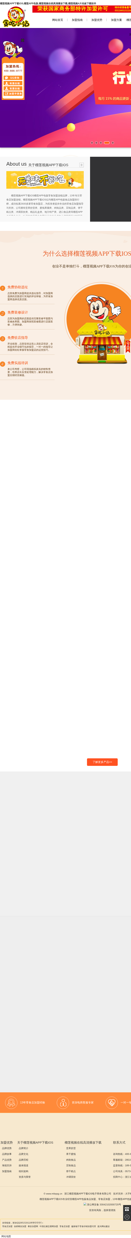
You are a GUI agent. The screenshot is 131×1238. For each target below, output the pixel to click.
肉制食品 (71, 1159)
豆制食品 (71, 1165)
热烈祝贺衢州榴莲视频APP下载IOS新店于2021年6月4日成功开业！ (60, 1049)
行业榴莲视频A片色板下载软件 (38, 978)
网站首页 (57, 19)
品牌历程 (23, 1159)
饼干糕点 (71, 1171)
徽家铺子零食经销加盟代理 (83, 1226)
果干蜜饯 (71, 1154)
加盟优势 (96, 19)
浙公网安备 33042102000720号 (103, 1204)
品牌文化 (23, 1154)
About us (16, 164)
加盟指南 (77, 19)
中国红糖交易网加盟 (49, 1226)
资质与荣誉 (25, 1177)
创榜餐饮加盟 (20, 1226)
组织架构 (23, 1171)
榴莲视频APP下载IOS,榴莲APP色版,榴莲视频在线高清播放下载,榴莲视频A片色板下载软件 (48, 3)
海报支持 (7, 1165)
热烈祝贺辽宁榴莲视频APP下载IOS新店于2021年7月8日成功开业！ (60, 990)
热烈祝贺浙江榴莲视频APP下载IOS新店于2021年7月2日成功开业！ (60, 1009)
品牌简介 (23, 1148)
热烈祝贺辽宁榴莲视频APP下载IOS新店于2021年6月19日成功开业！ (59, 1029)
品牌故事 (7, 1154)
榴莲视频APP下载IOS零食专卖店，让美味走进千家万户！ (58, 968)
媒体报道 (23, 1165)
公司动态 (28, 997)
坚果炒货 (71, 1148)
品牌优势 (7, 1148)
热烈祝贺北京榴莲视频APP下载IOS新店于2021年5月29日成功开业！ (59, 1068)
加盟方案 (116, 19)
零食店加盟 (7, 1226)
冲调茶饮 (71, 1177)
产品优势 (7, 1159)
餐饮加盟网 (33, 1226)
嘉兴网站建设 (103, 1226)
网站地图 (6, 1236)
